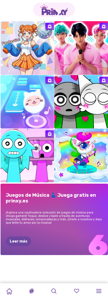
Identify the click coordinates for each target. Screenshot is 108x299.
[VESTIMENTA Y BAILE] (27, 48)
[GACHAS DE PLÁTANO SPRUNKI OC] (27, 155)
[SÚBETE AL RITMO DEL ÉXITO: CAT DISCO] (27, 102)
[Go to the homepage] (54, 9)
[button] (31, 291)
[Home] (9, 291)
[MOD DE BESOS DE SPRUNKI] (81, 102)
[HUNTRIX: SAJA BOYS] (81, 48)
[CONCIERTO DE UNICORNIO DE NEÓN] (81, 155)
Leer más (18, 241)
